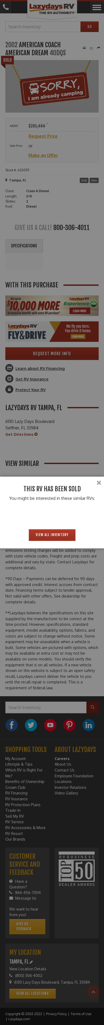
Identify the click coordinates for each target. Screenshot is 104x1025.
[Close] (99, 483)
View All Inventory (52, 535)
